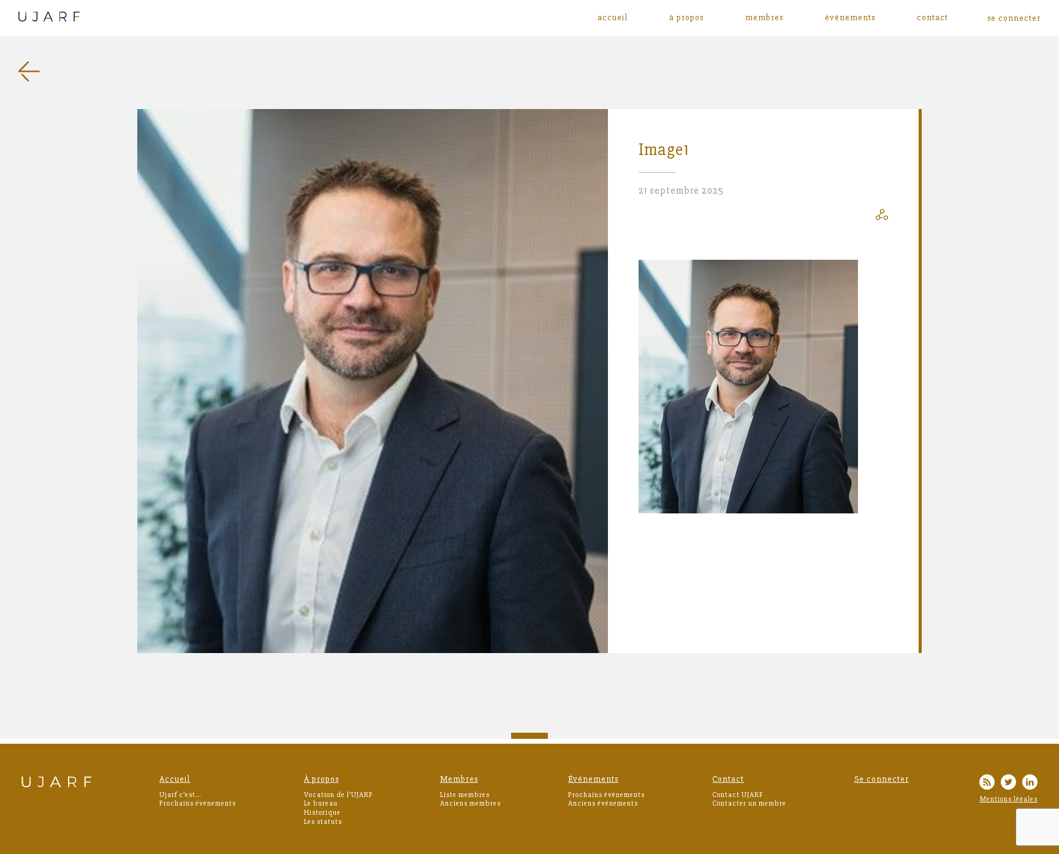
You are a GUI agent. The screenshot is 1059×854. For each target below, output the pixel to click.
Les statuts (323, 821)
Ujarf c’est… (180, 794)
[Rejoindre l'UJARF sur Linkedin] (1030, 783)
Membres (764, 18)
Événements (850, 18)
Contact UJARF (737, 794)
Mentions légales (1009, 799)
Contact (932, 18)
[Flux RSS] (987, 783)
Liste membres (465, 794)
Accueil (613, 18)
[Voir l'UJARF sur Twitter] (1008, 783)
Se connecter (881, 779)
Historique (322, 812)
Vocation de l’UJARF (338, 794)
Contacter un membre (749, 803)
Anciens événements (603, 803)
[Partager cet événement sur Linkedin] (882, 217)
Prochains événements (197, 803)
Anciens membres (470, 803)
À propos (686, 18)
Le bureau (321, 803)
